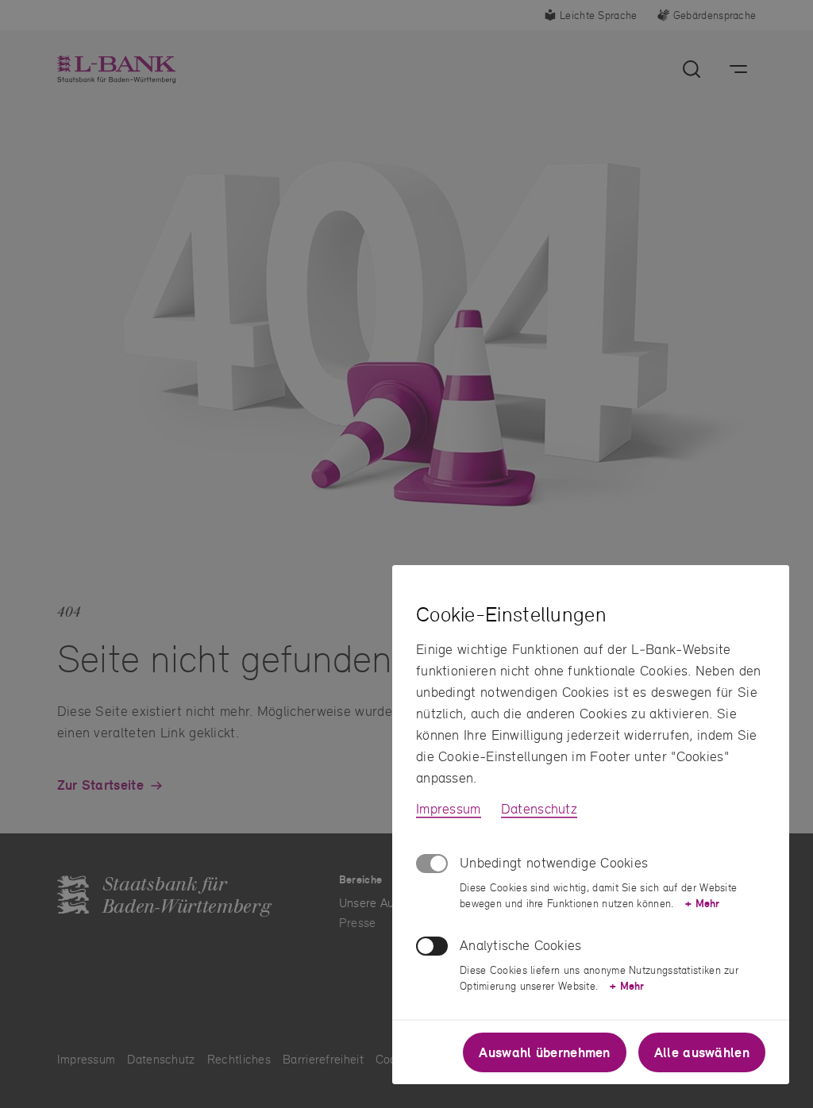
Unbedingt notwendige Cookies (554, 862)
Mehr (702, 903)
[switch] (432, 946)
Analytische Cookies (521, 945)
